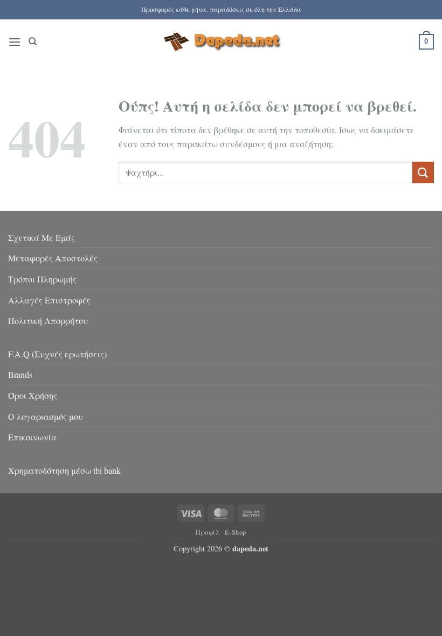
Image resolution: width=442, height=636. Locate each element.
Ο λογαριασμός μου (45, 416)
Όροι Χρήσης (32, 395)
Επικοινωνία (32, 437)
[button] (14, 42)
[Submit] (423, 172)
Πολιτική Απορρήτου (48, 320)
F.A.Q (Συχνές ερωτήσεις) (57, 354)
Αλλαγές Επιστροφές (49, 300)
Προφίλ (208, 532)
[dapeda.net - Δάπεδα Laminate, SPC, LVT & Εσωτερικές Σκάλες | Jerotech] (221, 41)
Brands (20, 374)
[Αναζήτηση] (33, 41)
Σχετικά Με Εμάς (41, 237)
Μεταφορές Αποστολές (53, 258)
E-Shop (235, 532)
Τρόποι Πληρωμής (42, 279)
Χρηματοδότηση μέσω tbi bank (64, 470)
